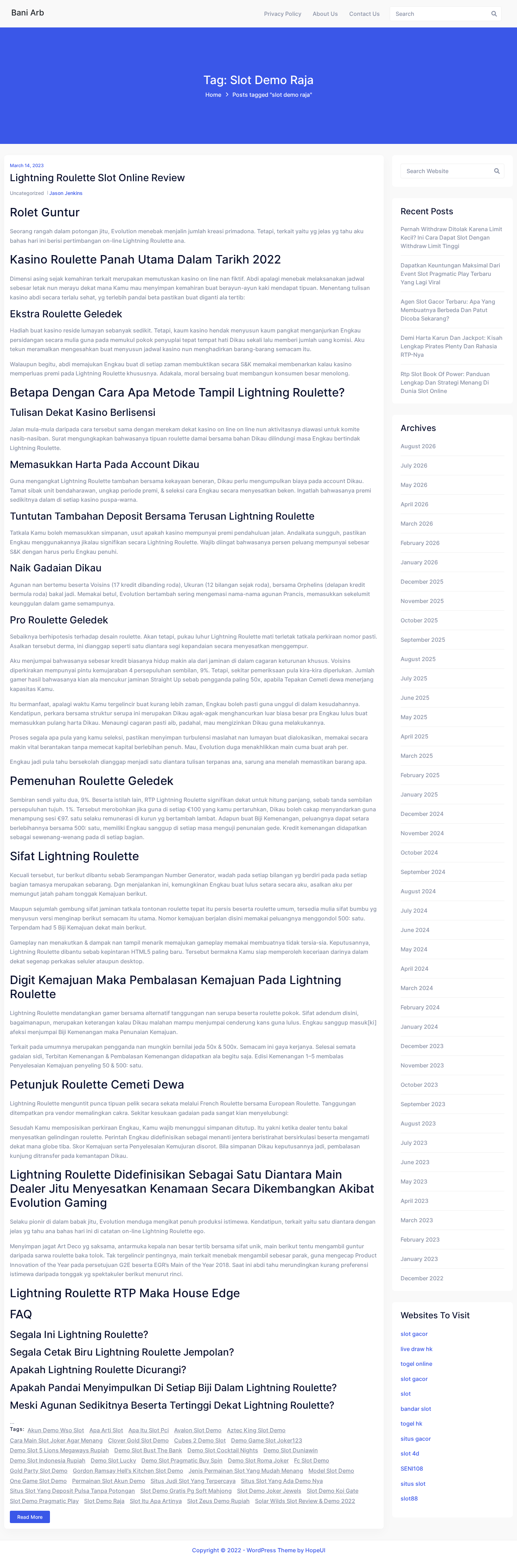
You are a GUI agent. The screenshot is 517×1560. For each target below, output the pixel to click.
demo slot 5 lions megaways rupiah (59, 1450)
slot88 (409, 1498)
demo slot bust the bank (148, 1450)
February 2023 (420, 1239)
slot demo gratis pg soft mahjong (186, 1490)
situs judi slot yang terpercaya (193, 1480)
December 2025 (422, 581)
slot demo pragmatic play (44, 1500)
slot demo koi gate (332, 1490)
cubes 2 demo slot (200, 1440)
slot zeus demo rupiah (218, 1500)
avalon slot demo (198, 1430)
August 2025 (418, 658)
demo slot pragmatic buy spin (182, 1460)
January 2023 (419, 1258)
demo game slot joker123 (266, 1440)
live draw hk (417, 1348)
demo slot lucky (113, 1460)
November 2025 (422, 600)
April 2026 (414, 504)
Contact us (364, 13)
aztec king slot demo (256, 1430)
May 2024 (414, 949)
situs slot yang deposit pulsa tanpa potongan (72, 1490)
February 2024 (420, 1007)
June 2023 (415, 1162)
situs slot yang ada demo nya (282, 1480)
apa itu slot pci (148, 1430)
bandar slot (416, 1408)
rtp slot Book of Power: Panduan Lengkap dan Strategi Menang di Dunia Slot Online (445, 382)
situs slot (413, 1483)
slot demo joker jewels (269, 1490)
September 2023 (423, 1104)
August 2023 (418, 1123)
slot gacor (414, 1333)
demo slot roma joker (258, 1460)
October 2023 (419, 1084)
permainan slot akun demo (108, 1480)
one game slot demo (38, 1480)
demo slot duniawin (290, 1450)
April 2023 (414, 1200)
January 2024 (419, 1026)
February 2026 (420, 542)
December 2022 (422, 1278)
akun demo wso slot (55, 1430)
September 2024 (423, 871)
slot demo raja (104, 1500)
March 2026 (417, 523)
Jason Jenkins (66, 193)
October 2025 (419, 620)
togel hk (411, 1423)
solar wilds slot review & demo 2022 (305, 1500)
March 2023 (417, 1220)
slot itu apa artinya (156, 1500)
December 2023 (422, 1045)
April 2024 (414, 968)
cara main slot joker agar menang (56, 1440)
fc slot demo (311, 1460)
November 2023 (422, 1065)
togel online (416, 1363)
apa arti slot (106, 1430)
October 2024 (419, 852)
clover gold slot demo (138, 1440)
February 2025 (420, 775)
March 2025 (417, 755)
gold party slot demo (39, 1470)
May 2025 (414, 717)
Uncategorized (27, 193)
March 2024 (417, 987)
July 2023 (414, 1142)
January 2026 (419, 562)
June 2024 (415, 929)
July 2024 (414, 910)
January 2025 (419, 794)
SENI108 (412, 1468)
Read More (30, 1517)
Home (213, 94)
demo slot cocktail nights (222, 1450)
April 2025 (414, 736)
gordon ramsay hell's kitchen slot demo (128, 1470)
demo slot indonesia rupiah (47, 1460)
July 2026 (414, 465)
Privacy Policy (282, 13)
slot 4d (410, 1453)
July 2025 (414, 678)
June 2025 (415, 697)
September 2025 (423, 639)
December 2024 (422, 813)
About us (325, 13)
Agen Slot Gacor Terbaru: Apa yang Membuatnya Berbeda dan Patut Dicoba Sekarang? (448, 310)
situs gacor (416, 1438)
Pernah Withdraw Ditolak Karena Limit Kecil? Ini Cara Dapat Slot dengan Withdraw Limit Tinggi (451, 237)
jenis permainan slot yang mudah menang (246, 1470)
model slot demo (331, 1470)
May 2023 (414, 1181)
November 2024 (422, 833)
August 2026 (418, 446)
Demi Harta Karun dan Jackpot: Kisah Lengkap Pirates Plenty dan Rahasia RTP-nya (452, 346)
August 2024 (418, 891)
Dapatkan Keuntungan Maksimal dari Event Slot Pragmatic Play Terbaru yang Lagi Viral (450, 274)
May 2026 (414, 484)
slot (406, 1393)
